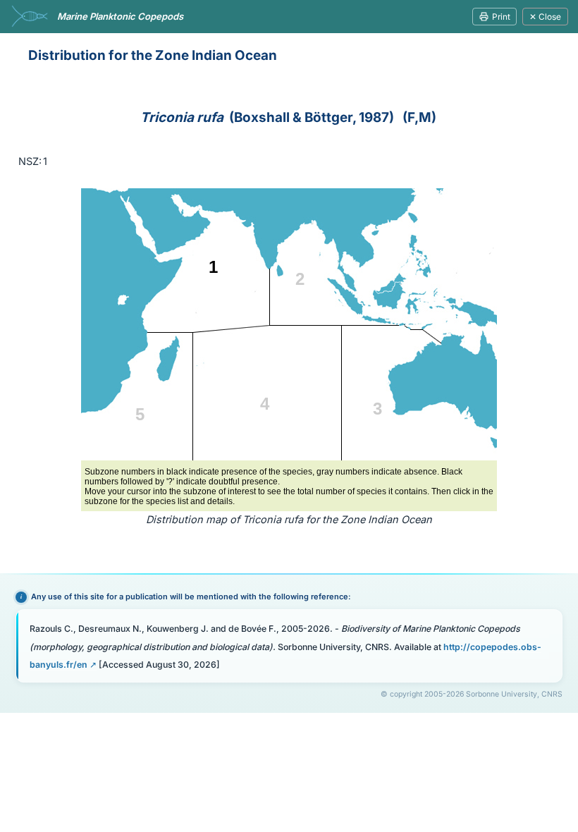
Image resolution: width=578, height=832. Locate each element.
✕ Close (545, 16)
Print (501, 16)
